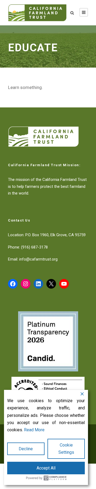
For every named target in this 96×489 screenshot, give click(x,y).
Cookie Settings (66, 449)
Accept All (46, 468)
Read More (34, 429)
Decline (26, 448)
